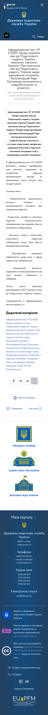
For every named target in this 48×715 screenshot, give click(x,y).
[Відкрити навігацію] (42, 5)
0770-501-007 (24, 578)
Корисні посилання (24, 689)
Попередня (16, 409)
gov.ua (11, 4)
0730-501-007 (24, 581)
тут (23, 305)
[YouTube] (27, 681)
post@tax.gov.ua (24, 596)
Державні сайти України (17, 8)
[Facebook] (21, 681)
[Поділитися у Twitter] (20, 381)
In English (16, 674)
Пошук (40, 37)
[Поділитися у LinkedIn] (27, 381)
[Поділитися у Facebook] (14, 381)
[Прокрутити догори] (43, 700)
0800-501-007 (24, 584)
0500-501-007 (24, 575)
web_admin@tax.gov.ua (25, 636)
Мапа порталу (22, 517)
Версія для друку (26, 398)
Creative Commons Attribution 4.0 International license (28, 650)
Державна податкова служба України (24, 22)
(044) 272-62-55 (24, 556)
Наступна (33, 409)
